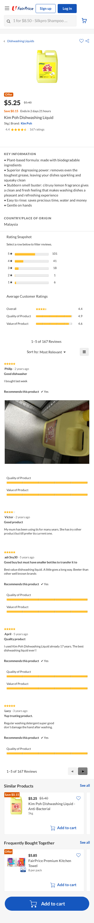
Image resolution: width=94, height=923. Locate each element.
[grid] (47, 814)
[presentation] (47, 432)
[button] (87, 41)
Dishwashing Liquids (20, 41)
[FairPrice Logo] (23, 9)
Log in (67, 8)
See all (85, 785)
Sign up (45, 8)
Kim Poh (26, 123)
